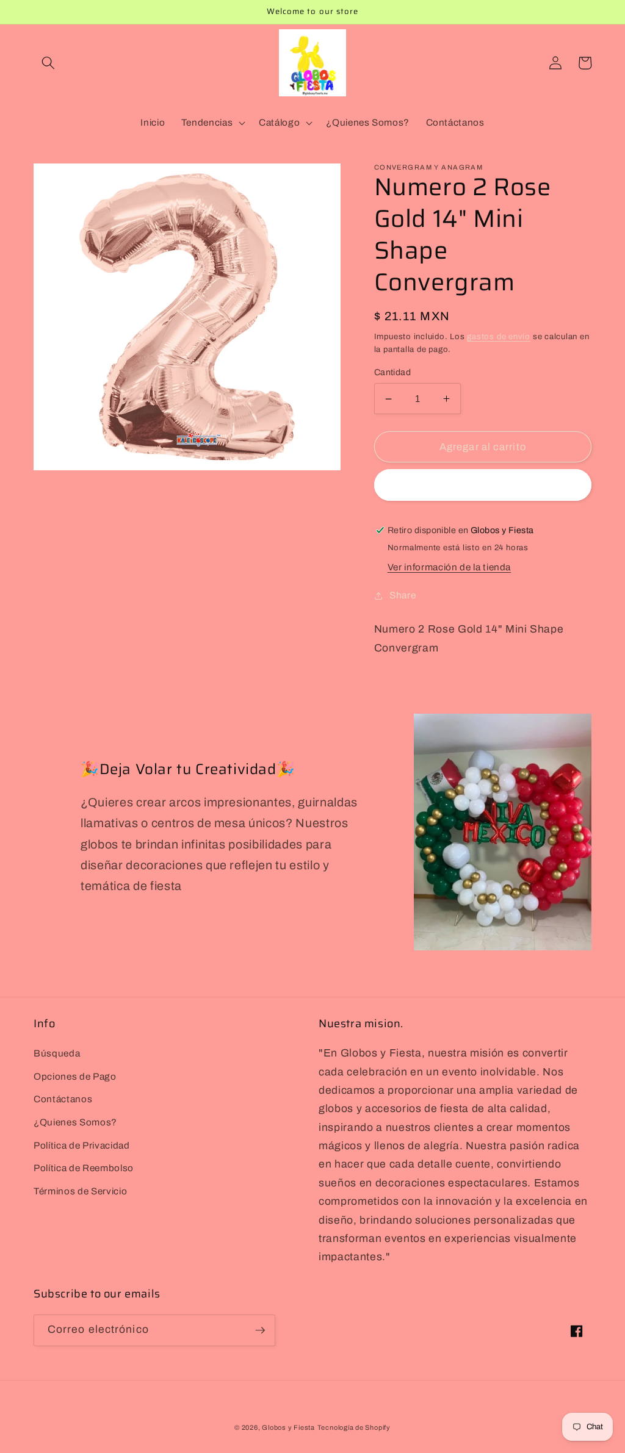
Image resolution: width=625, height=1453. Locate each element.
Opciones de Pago (75, 1076)
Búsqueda (57, 1053)
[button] (48, 62)
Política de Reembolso (84, 1168)
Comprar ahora (482, 485)
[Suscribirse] (260, 1330)
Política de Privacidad (82, 1145)
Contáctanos (63, 1099)
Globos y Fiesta (288, 1427)
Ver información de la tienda (449, 567)
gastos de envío (498, 336)
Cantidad (392, 372)
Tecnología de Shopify (354, 1427)
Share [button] (402, 595)
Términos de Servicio (80, 1191)
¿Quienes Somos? (75, 1122)
